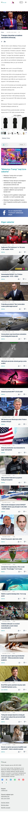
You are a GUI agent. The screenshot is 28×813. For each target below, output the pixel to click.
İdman (3, 571)
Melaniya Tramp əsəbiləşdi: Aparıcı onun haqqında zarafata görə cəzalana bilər (15, 202)
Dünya (3, 252)
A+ (5, 42)
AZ (21, 2)
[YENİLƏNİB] (14, 263)
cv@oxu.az (4, 790)
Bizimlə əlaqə (5, 805)
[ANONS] (14, 554)
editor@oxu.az (5, 796)
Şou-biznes (4, 689)
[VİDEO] (14, 702)
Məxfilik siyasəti (5, 807)
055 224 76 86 (5, 798)
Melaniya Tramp (6, 138)
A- (1, 41)
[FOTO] (14, 234)
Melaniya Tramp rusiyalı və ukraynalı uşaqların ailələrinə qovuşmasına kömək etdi (14, 190)
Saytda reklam (5, 802)
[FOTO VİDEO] (14, 493)
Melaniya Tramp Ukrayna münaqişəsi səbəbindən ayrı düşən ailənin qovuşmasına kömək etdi (15, 182)
